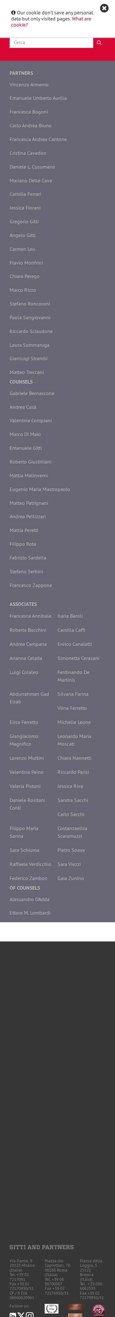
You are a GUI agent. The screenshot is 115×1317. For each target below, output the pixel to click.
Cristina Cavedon (28, 153)
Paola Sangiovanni (30, 317)
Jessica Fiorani (25, 207)
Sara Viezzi (69, 864)
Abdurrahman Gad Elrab (29, 698)
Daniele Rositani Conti (27, 804)
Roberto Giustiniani (30, 461)
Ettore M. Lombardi (30, 912)
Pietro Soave (71, 850)
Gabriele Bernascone (32, 393)
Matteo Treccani (27, 372)
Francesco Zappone (31, 585)
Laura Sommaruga (30, 345)
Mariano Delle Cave (31, 180)
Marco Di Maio (25, 434)
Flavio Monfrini (26, 262)
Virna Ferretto (72, 708)
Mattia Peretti (24, 530)
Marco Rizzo (23, 290)
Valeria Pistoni (25, 786)
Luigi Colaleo (24, 672)
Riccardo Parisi (73, 772)
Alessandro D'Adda (30, 899)
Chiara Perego (25, 276)
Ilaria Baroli (70, 616)
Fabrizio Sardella (28, 557)
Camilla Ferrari (25, 194)
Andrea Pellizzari (28, 516)
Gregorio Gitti (24, 221)
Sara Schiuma (24, 850)
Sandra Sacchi (72, 800)
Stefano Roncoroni (30, 303)
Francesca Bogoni (29, 111)
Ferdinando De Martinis (73, 676)
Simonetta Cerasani (78, 658)
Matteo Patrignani (29, 503)
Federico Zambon (29, 878)
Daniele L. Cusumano (32, 166)
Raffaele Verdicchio (30, 864)
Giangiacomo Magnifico (24, 740)
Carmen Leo (22, 249)
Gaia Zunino (70, 878)
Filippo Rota (23, 544)
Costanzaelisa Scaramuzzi (72, 832)
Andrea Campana (28, 644)
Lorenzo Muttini (27, 758)
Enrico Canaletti (74, 644)
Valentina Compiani (31, 420)
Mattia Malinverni (29, 475)
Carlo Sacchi (70, 814)
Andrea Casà (23, 407)
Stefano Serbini (26, 571)
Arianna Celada (26, 658)
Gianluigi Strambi (29, 358)
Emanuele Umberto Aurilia (38, 98)
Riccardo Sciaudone (31, 331)
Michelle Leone (74, 722)
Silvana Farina (72, 694)
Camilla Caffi (71, 630)
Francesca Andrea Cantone (38, 139)
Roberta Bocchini (28, 630)
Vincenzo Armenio (29, 84)
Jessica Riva (70, 786)
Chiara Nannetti (74, 758)
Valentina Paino (26, 772)
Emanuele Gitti (26, 448)
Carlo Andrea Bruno (31, 125)
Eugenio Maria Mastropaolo (40, 489)
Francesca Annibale (30, 616)
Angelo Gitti (22, 235)
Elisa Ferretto (24, 722)
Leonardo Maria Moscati (74, 740)
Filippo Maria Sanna (24, 832)
